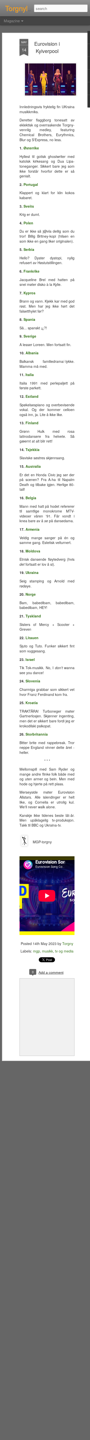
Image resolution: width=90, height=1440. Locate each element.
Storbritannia (37, 734)
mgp (36, 951)
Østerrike (31, 147)
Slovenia (33, 680)
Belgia (31, 497)
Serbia (29, 249)
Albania (32, 352)
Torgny (67, 943)
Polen (28, 222)
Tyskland (33, 615)
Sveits (29, 206)
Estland (32, 396)
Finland (32, 422)
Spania (29, 319)
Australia (33, 466)
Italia (30, 374)
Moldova (33, 550)
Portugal (31, 184)
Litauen (32, 637)
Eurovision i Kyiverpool (47, 47)
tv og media (64, 951)
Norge (31, 594)
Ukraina (32, 572)
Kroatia (32, 702)
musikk (47, 951)
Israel (30, 659)
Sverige (30, 336)
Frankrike (32, 271)
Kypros (30, 292)
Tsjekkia (33, 449)
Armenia (33, 529)
